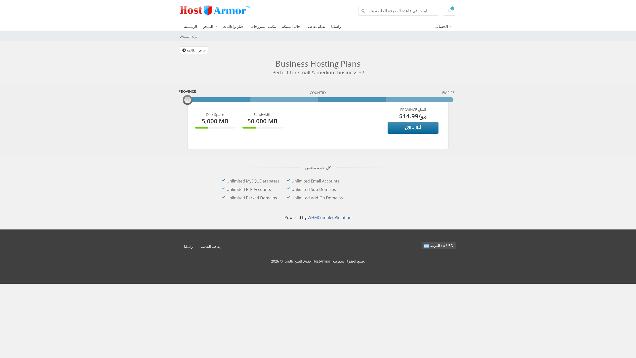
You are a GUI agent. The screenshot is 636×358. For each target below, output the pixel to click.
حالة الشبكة (291, 26)
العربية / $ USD (441, 245)
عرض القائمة (196, 50)
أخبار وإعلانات (233, 26)
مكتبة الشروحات (263, 26)
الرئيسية (190, 26)
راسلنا (336, 26)
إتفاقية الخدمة (211, 246)
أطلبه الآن (413, 128)
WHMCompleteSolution (330, 217)
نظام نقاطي (315, 26)
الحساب (442, 26)
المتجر (208, 26)
